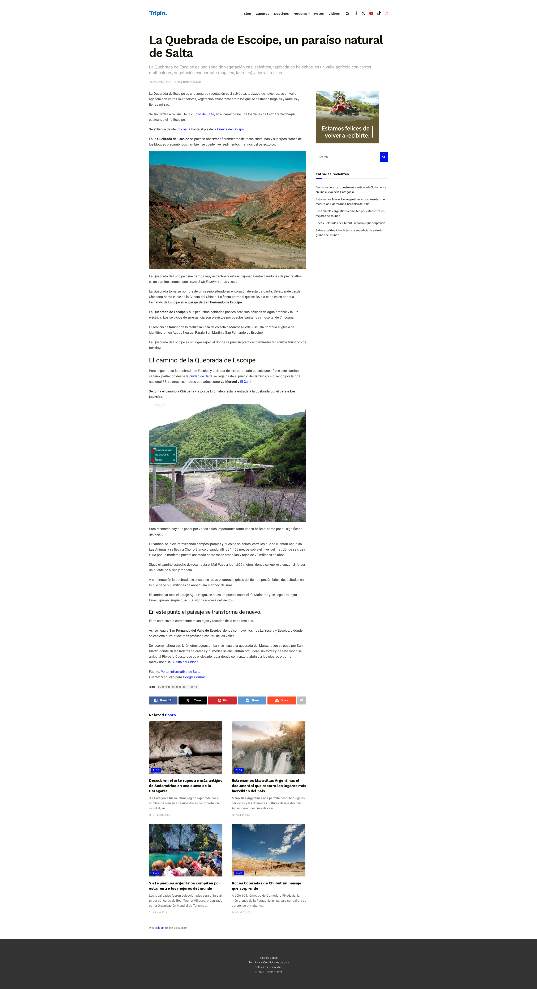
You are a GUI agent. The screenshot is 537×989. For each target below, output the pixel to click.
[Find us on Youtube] (371, 13)
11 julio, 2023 (159, 912)
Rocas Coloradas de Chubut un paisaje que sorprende (350, 223)
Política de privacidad (268, 967)
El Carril (246, 382)
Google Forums (194, 677)
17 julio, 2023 (242, 815)
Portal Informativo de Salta (181, 672)
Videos (334, 14)
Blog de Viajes (268, 957)
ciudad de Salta (202, 114)
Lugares (262, 14)
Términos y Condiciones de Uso (269, 962)
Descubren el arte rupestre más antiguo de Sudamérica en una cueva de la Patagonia (185, 785)
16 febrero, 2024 (160, 815)
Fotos (319, 14)
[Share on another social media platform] (301, 700)
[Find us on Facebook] (356, 13)
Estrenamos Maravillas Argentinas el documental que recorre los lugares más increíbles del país (269, 785)
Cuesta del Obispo (230, 129)
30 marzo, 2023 (243, 912)
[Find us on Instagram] (386, 13)
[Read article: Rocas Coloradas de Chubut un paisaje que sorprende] (269, 850)
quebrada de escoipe (172, 686)
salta (193, 686)
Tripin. (158, 13)
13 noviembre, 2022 (160, 82)
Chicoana (183, 129)
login (161, 927)
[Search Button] (347, 13)
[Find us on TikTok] (379, 13)
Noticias (300, 14)
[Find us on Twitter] (363, 13)
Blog (247, 14)
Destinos (281, 14)
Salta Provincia (192, 82)
